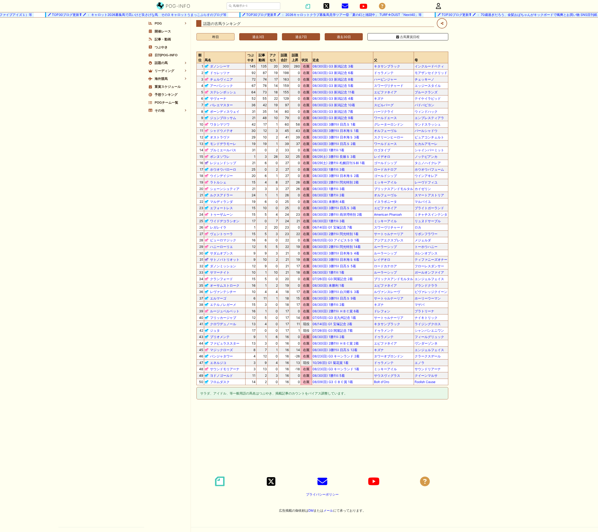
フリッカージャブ (223, 318)
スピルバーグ (384, 105)
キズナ (379, 98)
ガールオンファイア (429, 272)
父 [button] (375, 60)
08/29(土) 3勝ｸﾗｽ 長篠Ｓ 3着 (334, 157)
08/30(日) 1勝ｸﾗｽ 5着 (329, 375)
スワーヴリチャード (388, 86)
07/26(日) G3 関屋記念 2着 (333, 279)
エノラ (419, 363)
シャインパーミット (429, 150)
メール (328, 510)
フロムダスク (220, 382)
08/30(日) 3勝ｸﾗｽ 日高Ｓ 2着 (334, 144)
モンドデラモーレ (223, 144)
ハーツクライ (384, 111)
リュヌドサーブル (428, 221)
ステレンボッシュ (223, 92)
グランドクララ (426, 285)
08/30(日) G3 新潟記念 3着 (333, 66)
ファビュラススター (224, 343)
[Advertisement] (322, 438)
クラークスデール (428, 356)
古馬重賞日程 (409, 37)
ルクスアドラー (221, 195)
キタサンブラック (387, 66)
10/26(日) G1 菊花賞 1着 (331, 363)
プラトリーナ (424, 311)
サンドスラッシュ (428, 124)
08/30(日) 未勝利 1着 (328, 285)
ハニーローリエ (221, 247)
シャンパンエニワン (429, 330)
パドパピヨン (424, 105)
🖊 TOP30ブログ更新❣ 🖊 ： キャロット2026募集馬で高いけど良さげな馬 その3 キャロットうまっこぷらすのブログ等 (129, 15)
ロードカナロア (385, 169)
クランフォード (221, 279)
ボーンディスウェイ (224, 111)
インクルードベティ (429, 66)
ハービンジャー (385, 79)
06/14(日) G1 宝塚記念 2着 (332, 324)
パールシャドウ (426, 131)
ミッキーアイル (385, 182)
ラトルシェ (218, 182)
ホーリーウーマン (428, 298)
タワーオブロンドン (388, 356)
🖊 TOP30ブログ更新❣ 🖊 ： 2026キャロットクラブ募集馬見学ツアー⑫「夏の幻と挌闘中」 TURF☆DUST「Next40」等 (323, 15)
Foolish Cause (425, 382)
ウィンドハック (426, 111)
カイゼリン (423, 189)
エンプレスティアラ (429, 118)
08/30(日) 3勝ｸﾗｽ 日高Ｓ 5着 (334, 266)
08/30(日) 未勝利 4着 (329, 202)
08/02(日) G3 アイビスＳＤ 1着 (336, 240)
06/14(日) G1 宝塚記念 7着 (332, 227)
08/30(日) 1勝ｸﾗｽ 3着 (329, 169)
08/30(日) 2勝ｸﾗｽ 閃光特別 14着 (337, 247)
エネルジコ (218, 363)
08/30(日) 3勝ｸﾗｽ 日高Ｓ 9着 (334, 298)
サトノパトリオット (224, 259)
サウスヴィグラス (387, 375)
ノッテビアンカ (426, 157)
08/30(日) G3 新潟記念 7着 (333, 111)
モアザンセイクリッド (431, 73)
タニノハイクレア (428, 163)
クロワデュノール (223, 324)
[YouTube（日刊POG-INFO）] (363, 6)
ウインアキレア (426, 176)
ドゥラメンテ (384, 73)
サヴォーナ (218, 98)
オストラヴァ (220, 137)
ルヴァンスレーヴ (387, 292)
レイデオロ (382, 157)
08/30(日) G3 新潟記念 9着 (333, 118)
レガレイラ (218, 227)
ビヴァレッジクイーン (431, 292)
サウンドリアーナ (428, 369)
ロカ (418, 227)
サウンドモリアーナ (224, 369)
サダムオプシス (221, 253)
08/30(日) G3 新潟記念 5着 (333, 86)
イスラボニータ (385, 202)
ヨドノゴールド (221, 375)
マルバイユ (423, 202)
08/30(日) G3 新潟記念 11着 (334, 92)
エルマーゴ (218, 298)
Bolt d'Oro (381, 382)
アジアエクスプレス (388, 240)
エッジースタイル (428, 86)
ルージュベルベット (224, 311)
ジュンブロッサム (223, 118)
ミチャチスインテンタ (431, 214)
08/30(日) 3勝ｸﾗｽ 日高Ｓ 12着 (335, 350)
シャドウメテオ (221, 131)
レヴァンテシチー (223, 292)
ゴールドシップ (385, 163)
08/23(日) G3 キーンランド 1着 (336, 369)
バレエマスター (221, 105)
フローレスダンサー (429, 266)
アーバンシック (221, 86)
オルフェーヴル (385, 131)
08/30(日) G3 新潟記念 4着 (333, 98)
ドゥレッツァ (220, 73)
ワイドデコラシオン (224, 221)
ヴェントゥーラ (221, 234)
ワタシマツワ (220, 124)
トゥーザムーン (221, 214)
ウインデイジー (221, 176)
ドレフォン (382, 311)
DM (310, 510)
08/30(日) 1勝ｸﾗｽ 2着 (329, 195)
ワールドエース (385, 118)
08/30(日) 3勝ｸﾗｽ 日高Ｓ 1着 (334, 124)
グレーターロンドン (388, 124)
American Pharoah (388, 214)
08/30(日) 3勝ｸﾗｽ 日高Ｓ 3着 (334, 208)
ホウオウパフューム (429, 169)
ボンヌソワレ (220, 157)
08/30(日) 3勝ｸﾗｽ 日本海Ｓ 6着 (336, 259)
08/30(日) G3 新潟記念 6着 (333, 73)
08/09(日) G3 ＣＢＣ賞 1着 (333, 382)
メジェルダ (423, 240)
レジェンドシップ (223, 163)
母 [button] (416, 60)
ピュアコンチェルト (429, 137)
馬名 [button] (208, 60)
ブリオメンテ (220, 337)
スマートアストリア (429, 195)
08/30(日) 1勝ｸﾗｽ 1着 (328, 150)
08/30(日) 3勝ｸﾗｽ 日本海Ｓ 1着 (336, 131)
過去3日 (258, 37)
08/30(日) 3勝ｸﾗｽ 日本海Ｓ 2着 (336, 176)
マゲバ (419, 305)
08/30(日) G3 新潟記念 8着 (333, 79)
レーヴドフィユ (426, 182)
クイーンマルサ (426, 375)
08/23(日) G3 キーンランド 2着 (336, 356)
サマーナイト (220, 272)
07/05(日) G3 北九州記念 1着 (334, 318)
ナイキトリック (426, 318)
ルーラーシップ (385, 247)
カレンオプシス (426, 253)
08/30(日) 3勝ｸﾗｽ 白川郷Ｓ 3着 (336, 292)
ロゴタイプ (382, 150)
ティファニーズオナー (431, 259)
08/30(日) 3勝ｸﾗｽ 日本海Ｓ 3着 (336, 137)
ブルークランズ (426, 92)
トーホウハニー (426, 247)
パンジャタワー (221, 356)
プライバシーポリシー (322, 494)
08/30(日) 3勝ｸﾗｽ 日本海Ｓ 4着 (336, 253)
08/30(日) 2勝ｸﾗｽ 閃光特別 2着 (336, 182)
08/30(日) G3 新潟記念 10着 (334, 105)
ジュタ (215, 330)
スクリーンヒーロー (388, 137)
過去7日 (301, 37)
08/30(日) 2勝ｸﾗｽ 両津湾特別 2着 (337, 214)
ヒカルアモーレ (426, 144)
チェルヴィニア (221, 79)
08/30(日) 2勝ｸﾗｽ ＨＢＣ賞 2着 (336, 343)
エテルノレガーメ (223, 305)
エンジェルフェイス (429, 279)
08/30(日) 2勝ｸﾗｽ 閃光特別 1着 (336, 234)
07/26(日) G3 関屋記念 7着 (333, 330)
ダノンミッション (223, 266)
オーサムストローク (224, 285)
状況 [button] (305, 60)
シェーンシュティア (224, 189)
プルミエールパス (223, 150)
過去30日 (344, 37)
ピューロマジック (223, 240)
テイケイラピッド (428, 98)
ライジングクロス (428, 324)
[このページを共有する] (442, 23)
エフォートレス (221, 208)
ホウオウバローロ (223, 169)
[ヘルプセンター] (382, 6)
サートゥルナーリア (388, 234)
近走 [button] (316, 60)
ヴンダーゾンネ (426, 343)
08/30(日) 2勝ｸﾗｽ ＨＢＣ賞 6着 (336, 311)
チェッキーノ (424, 79)
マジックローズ (221, 350)
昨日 (215, 37)
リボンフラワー (426, 234)
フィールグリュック (429, 337)
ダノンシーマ (220, 66)
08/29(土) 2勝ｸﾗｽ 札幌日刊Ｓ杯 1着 (339, 163)
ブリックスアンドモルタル (393, 189)
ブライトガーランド (429, 208)
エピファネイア (385, 92)
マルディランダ (221, 202)
